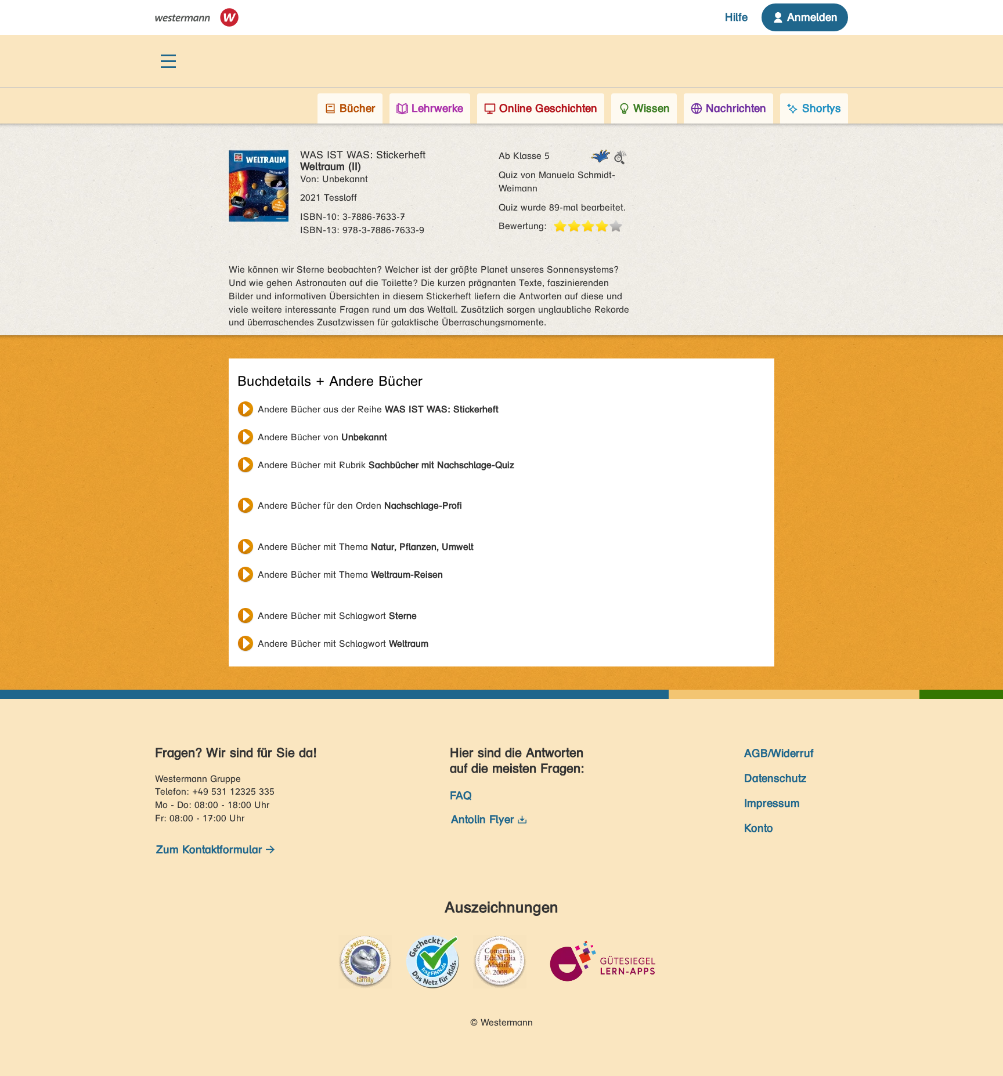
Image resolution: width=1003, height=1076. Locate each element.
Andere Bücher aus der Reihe (378, 409)
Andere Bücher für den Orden (360, 505)
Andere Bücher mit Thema (366, 546)
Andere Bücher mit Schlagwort (337, 615)
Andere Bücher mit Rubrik (386, 464)
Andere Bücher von (322, 437)
